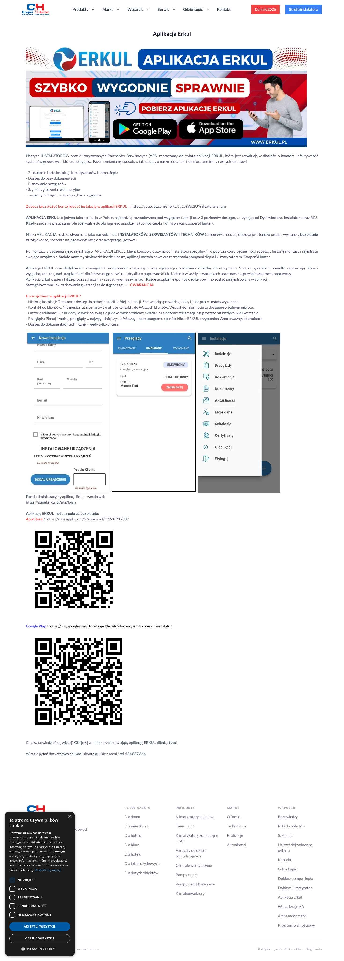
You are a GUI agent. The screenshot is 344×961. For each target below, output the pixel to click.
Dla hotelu (132, 835)
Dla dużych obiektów (141, 872)
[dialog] (40, 884)
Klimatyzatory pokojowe (195, 816)
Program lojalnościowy (296, 925)
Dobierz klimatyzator (295, 887)
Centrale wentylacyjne (194, 865)
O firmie (233, 816)
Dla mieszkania (136, 826)
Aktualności (236, 844)
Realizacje (235, 835)
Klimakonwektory (190, 893)
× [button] (69, 816)
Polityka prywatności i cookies (280, 949)
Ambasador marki (292, 916)
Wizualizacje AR (291, 906)
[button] (39, 949)
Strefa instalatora (303, 9)
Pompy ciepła (187, 874)
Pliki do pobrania (291, 826)
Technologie (236, 826)
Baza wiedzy (288, 816)
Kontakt (224, 9)
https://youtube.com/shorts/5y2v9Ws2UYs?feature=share (179, 206)
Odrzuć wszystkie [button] (40, 938)
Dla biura (131, 844)
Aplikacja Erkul (290, 897)
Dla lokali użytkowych (142, 863)
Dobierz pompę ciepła (295, 878)
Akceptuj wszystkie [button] (39, 926)
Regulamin (314, 949)
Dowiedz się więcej (47, 870)
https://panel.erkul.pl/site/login (51, 502)
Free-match (185, 826)
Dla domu (132, 816)
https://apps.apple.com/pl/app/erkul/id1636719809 (87, 519)
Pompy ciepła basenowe (195, 884)
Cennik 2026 (265, 9)
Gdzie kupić (287, 869)
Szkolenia (285, 835)
